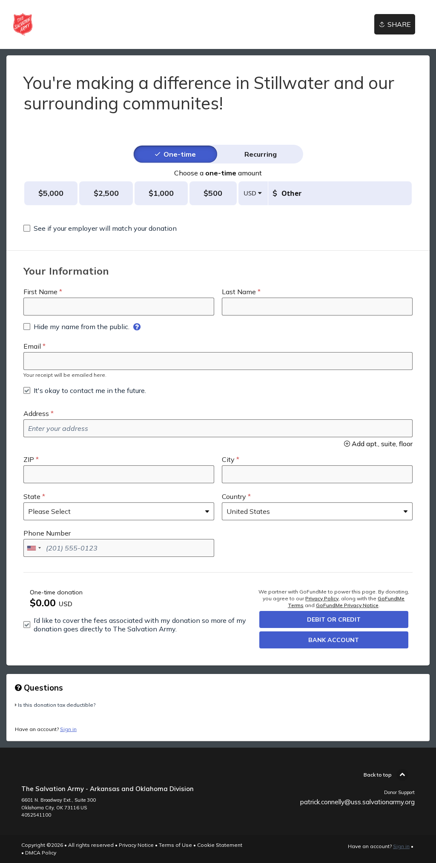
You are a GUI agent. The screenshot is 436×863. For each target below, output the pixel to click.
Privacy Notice (136, 845)
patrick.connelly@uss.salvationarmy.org (357, 802)
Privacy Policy (321, 598)
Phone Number (47, 533)
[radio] (180, 154)
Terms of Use (175, 845)
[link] (23, 24)
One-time (180, 154)
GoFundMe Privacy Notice (347, 605)
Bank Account (333, 640)
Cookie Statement (219, 845)
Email (32, 346)
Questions (42, 687)
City (228, 459)
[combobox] (33, 547)
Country (234, 496)
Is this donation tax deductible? (56, 705)
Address (36, 413)
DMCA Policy (40, 852)
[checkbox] (100, 228)
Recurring (260, 154)
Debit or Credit (334, 619)
